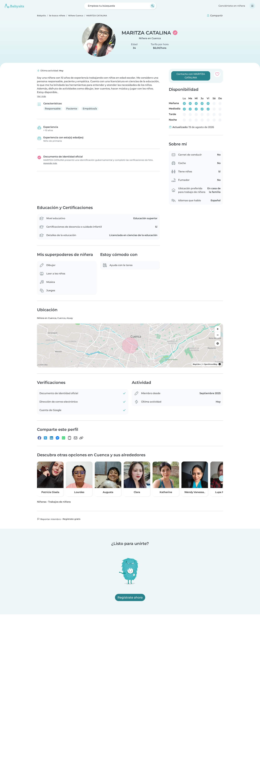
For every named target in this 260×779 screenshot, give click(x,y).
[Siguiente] (222, 478)
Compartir (216, 15)
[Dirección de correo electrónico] (75, 438)
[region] (130, 345)
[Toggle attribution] (219, 364)
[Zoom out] (218, 335)
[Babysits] (14, 5)
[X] (45, 438)
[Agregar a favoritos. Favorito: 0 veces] (217, 74)
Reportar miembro (50, 519)
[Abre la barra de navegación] (252, 6)
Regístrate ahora (130, 597)
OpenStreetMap (210, 364)
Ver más (41, 96)
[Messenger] (57, 438)
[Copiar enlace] (81, 438)
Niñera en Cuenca (150, 38)
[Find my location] (218, 343)
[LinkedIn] (51, 438)
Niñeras (41, 501)
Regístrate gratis (71, 519)
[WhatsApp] (63, 438)
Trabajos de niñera (59, 501)
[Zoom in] (218, 329)
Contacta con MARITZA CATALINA (190, 76)
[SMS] (69, 438)
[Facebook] (39, 438)
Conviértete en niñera (231, 5)
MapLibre (197, 364)
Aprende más (50, 163)
